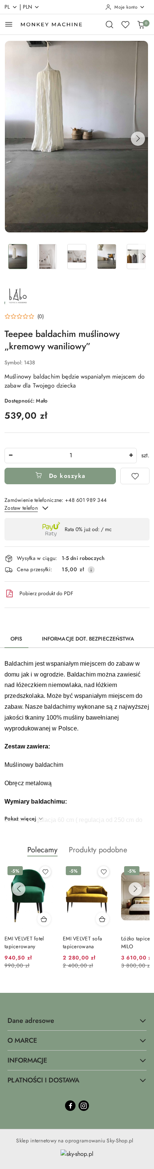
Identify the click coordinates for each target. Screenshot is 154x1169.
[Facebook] (70, 1105)
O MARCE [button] (22, 1040)
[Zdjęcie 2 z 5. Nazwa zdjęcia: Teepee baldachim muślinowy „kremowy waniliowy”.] (47, 256)
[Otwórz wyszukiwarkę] (109, 24)
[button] (137, 138)
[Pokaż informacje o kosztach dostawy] (91, 570)
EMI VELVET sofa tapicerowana (82, 942)
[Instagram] (83, 1105)
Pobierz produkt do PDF (46, 593)
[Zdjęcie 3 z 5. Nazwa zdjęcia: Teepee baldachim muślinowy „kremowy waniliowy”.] (77, 256)
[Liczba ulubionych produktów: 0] (125, 24)
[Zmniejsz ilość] (10, 455)
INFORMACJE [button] (27, 1060)
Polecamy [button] (42, 849)
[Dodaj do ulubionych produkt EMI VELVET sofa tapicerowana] (103, 871)
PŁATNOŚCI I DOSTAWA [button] (43, 1080)
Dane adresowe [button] (30, 1020)
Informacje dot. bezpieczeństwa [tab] (88, 638)
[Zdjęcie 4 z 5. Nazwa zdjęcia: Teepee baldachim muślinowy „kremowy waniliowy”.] (106, 256)
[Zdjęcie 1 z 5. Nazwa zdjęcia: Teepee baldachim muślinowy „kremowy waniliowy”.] (17, 256)
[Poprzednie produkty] (18, 889)
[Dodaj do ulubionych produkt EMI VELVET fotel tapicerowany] (45, 871)
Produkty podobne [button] (98, 849)
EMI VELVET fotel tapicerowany (24, 942)
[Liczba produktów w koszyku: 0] (141, 24)
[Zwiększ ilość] (130, 455)
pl (7, 6)
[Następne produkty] (135, 889)
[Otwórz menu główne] (8, 24)
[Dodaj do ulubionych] (135, 476)
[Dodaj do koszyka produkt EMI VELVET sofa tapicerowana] (102, 919)
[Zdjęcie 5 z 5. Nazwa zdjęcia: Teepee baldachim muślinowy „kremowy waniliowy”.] (136, 256)
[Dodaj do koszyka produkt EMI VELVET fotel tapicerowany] (44, 919)
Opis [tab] (16, 638)
